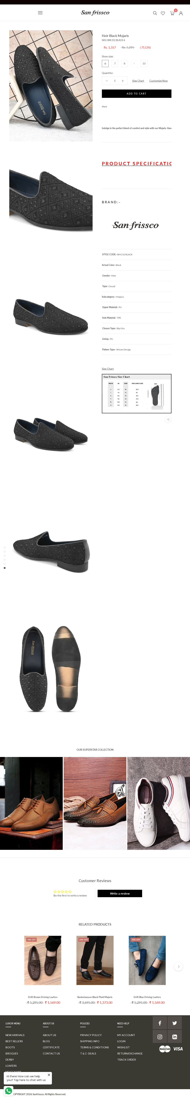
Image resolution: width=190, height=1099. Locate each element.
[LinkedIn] (175, 1036)
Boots (10, 1047)
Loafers (11, 1065)
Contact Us (51, 1053)
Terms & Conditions (94, 1047)
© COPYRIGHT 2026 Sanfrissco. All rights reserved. (37, 1094)
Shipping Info (89, 1041)
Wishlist (123, 1047)
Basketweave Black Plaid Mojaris (94, 997)
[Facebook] (110, 106)
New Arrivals (15, 1035)
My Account (126, 1035)
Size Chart (138, 80)
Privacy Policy (91, 1035)
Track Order (126, 1059)
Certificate (51, 1047)
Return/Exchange (130, 1053)
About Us (49, 1035)
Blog (46, 1041)
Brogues (12, 1053)
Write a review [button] (120, 893)
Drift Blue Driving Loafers (147, 997)
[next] (178, 966)
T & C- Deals (88, 1053)
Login (121, 1041)
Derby (10, 1059)
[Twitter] (115, 106)
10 (143, 63)
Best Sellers (14, 1041)
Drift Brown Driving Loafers (43, 997)
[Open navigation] (40, 12)
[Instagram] (160, 1036)
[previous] (11, 966)
